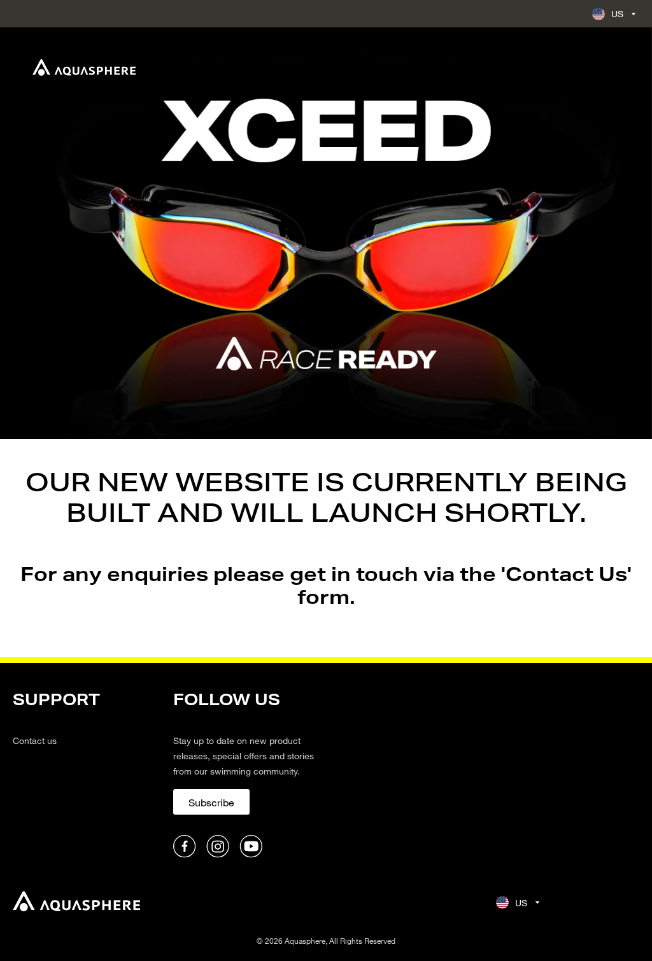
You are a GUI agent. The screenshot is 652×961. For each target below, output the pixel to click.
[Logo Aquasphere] (84, 67)
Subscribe (211, 802)
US (617, 13)
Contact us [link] (35, 740)
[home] (76, 902)
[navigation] (85, 775)
